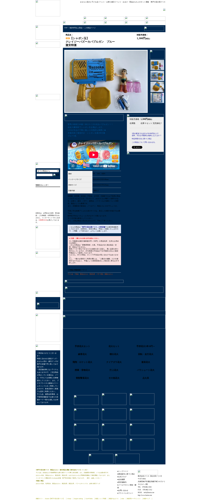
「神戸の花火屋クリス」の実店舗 (93, 227)
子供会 (77, 274)
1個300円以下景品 (50, 67)
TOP (65, 28)
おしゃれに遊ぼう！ (46, 121)
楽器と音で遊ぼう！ (46, 134)
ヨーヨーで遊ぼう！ (46, 152)
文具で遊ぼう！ (44, 117)
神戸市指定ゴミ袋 (50, 88)
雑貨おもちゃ (109, 274)
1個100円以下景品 (50, 54)
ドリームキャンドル (51, 84)
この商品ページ (90, 28)
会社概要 (41, 259)
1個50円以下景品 (50, 50)
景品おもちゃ (84, 274)
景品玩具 (92, 274)
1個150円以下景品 (50, 58)
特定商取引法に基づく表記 (48, 268)
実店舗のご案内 (44, 264)
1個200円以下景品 (50, 62)
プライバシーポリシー (46, 272)
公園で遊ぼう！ (44, 143)
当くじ (45, 75)
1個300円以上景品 (50, 71)
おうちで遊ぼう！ (45, 147)
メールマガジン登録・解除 (48, 276)
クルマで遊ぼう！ (45, 156)
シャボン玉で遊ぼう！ (47, 107)
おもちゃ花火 (48, 79)
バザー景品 (99, 274)
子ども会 (70, 274)
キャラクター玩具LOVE (47, 125)
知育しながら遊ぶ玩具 (47, 130)
